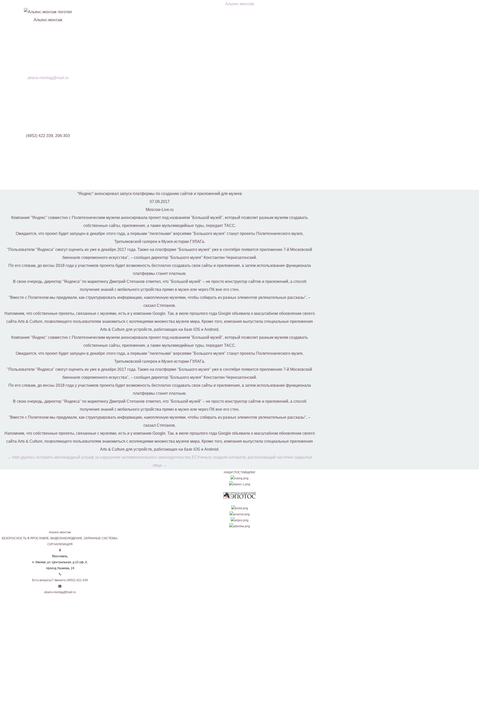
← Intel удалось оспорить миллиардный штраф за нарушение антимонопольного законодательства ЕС (102, 457)
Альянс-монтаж (239, 4)
